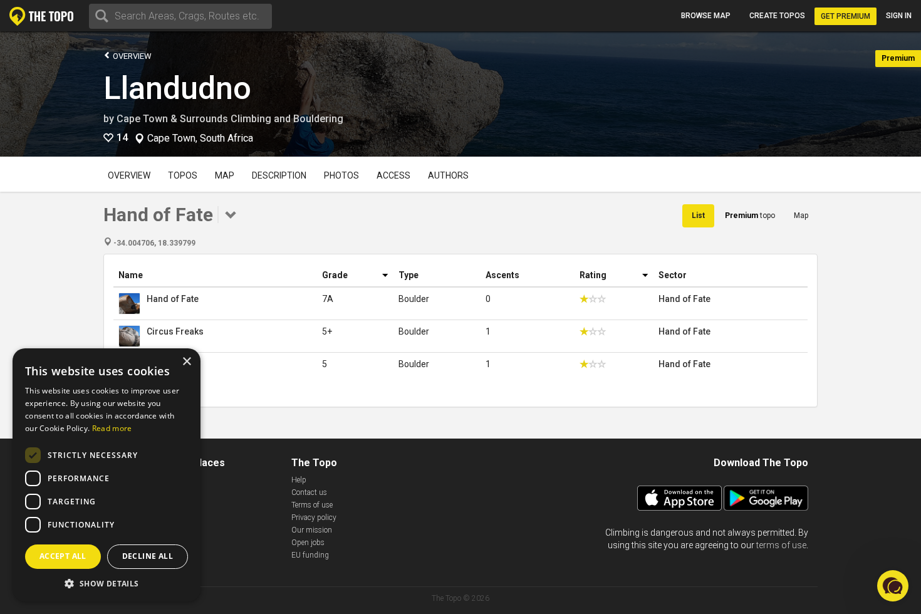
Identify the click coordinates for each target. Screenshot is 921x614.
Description (279, 175)
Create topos (777, 15)
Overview (131, 56)
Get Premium (845, 16)
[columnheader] (215, 275)
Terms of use (312, 505)
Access (393, 175)
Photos (341, 175)
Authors (448, 175)
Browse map (706, 15)
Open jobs (308, 542)
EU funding (310, 555)
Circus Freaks (175, 331)
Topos (182, 175)
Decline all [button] (147, 556)
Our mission (311, 530)
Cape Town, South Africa (200, 138)
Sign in (899, 15)
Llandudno (177, 88)
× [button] (186, 362)
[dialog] (106, 474)
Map (224, 175)
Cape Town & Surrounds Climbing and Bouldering (230, 119)
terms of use (781, 545)
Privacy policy (313, 517)
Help (298, 480)
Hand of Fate (173, 299)
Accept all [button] (62, 556)
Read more (112, 428)
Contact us (309, 492)
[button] (106, 583)
